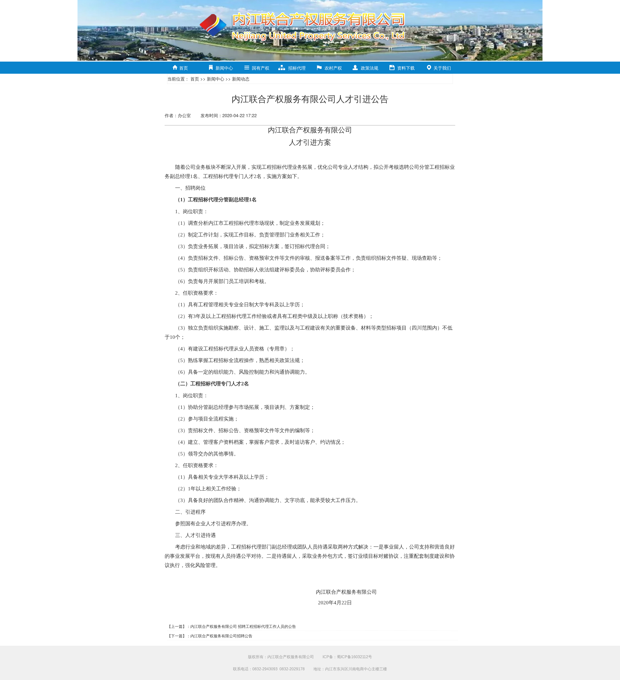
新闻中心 (224, 68)
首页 (183, 68)
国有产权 (260, 68)
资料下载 (406, 68)
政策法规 (369, 68)
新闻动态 (240, 78)
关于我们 (442, 68)
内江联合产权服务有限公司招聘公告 (221, 636)
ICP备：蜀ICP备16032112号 (347, 657)
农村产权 (333, 68)
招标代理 (297, 68)
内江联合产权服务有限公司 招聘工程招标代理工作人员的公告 (243, 626)
